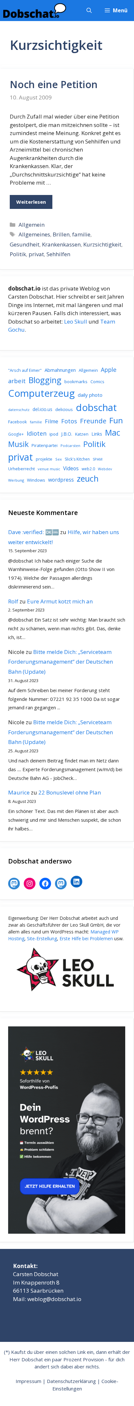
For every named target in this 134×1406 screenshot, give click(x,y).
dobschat (96, 407)
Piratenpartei (45, 445)
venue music (49, 468)
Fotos (69, 421)
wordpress (61, 479)
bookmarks (75, 381)
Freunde (93, 420)
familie (81, 234)
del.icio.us (42, 409)
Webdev (105, 469)
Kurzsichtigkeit (102, 244)
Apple (108, 369)
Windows (36, 480)
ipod (53, 434)
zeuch (88, 478)
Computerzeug (41, 393)
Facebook (17, 422)
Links (96, 434)
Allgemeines (34, 234)
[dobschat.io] (34, 10)
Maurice (19, 792)
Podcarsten (70, 445)
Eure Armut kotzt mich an (60, 601)
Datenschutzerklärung (71, 1381)
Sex (58, 459)
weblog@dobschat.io (54, 1299)
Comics (97, 381)
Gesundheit (24, 244)
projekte (44, 459)
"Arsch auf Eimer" (25, 370)
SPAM (97, 459)
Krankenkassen (61, 244)
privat (36, 254)
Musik (18, 444)
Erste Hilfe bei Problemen (86, 938)
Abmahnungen (60, 370)
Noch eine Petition (54, 84)
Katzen (81, 434)
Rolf (13, 601)
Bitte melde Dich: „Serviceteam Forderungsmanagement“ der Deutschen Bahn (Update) (60, 661)
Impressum (28, 1381)
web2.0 (88, 469)
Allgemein (32, 224)
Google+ (16, 434)
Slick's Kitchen (77, 459)
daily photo (90, 395)
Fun (116, 420)
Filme (51, 421)
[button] (89, 10)
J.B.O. (66, 434)
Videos (71, 468)
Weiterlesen (31, 202)
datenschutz (19, 409)
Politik (18, 254)
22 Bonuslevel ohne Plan (69, 792)
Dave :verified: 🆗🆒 (33, 532)
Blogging (45, 379)
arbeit (17, 381)
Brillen (61, 234)
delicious (64, 409)
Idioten (37, 433)
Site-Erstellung (42, 938)
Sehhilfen (58, 254)
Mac (112, 432)
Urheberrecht (21, 469)
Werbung (16, 480)
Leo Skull (75, 321)
